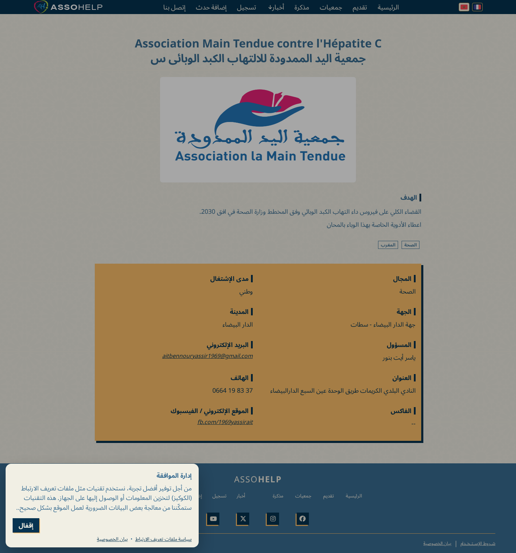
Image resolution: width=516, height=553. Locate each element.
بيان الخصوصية (112, 539)
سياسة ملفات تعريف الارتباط (163, 539)
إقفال (26, 525)
